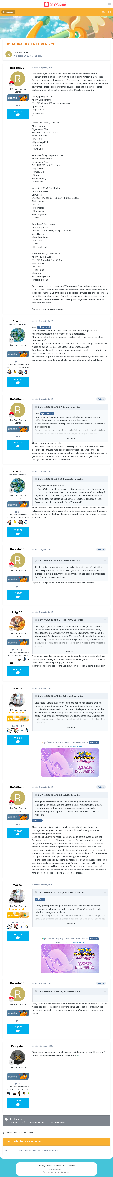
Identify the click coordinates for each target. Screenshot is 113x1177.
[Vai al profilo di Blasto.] (17, 335)
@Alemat (94, 742)
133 (19, 361)
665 (19, 1084)
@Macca (37, 820)
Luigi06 (17, 612)
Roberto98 (22, 52)
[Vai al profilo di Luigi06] (17, 623)
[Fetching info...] (43, 742)
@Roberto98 (44, 327)
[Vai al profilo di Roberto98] (8, 54)
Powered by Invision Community (56, 1172)
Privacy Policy (45, 1165)
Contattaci (59, 1165)
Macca (17, 688)
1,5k (16, 650)
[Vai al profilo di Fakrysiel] (17, 1057)
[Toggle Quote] (36, 407)
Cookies (71, 1165)
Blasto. (17, 321)
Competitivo (38, 56)
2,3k (16, 726)
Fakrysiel (17, 1046)
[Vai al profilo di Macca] (17, 699)
